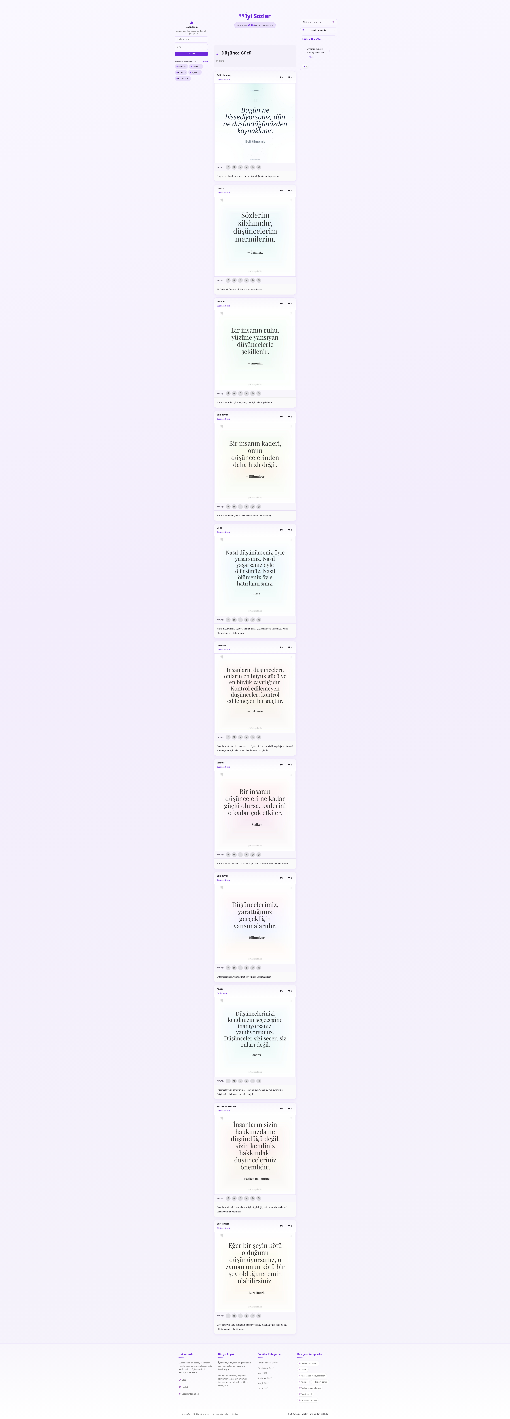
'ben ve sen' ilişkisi (309, 1363)
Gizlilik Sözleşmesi (201, 1414)
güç (262, 1373)
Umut (263, 1388)
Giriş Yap (191, 54)
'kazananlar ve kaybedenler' (313, 1375)
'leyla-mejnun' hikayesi (311, 1388)
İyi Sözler (258, 15)
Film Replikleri (268, 1362)
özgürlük (265, 1378)
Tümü (205, 61)
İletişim (235, 1414)
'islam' (304, 1369)
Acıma (182, 66)
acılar (182, 72)
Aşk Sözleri (266, 1367)
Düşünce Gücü (223, 79)
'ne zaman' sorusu (309, 1400)
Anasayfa (186, 1414)
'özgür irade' (222, 993)
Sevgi (263, 1383)
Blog (184, 1379)
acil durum (183, 78)
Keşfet (185, 1387)
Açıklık (196, 72)
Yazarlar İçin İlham (190, 1393)
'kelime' (196, 66)
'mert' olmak (306, 1394)
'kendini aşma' (321, 1382)
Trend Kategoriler (319, 30)
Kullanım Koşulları (221, 1414)
